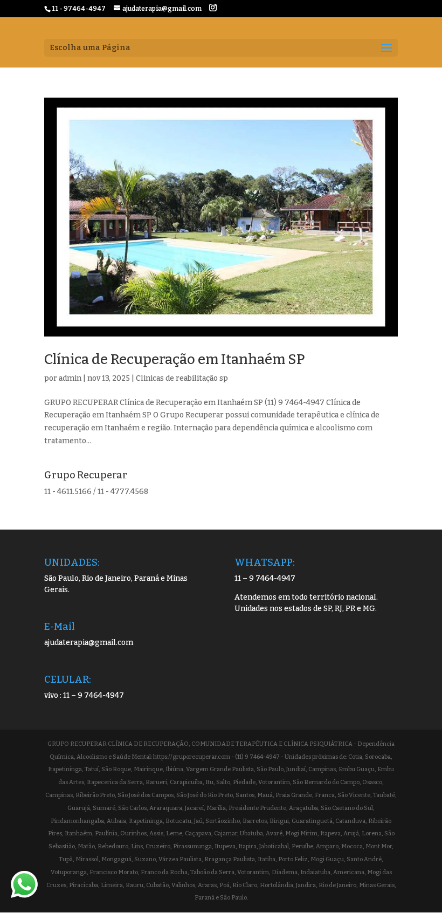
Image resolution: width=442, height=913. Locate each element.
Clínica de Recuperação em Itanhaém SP (174, 359)
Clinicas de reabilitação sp (182, 378)
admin (70, 378)
